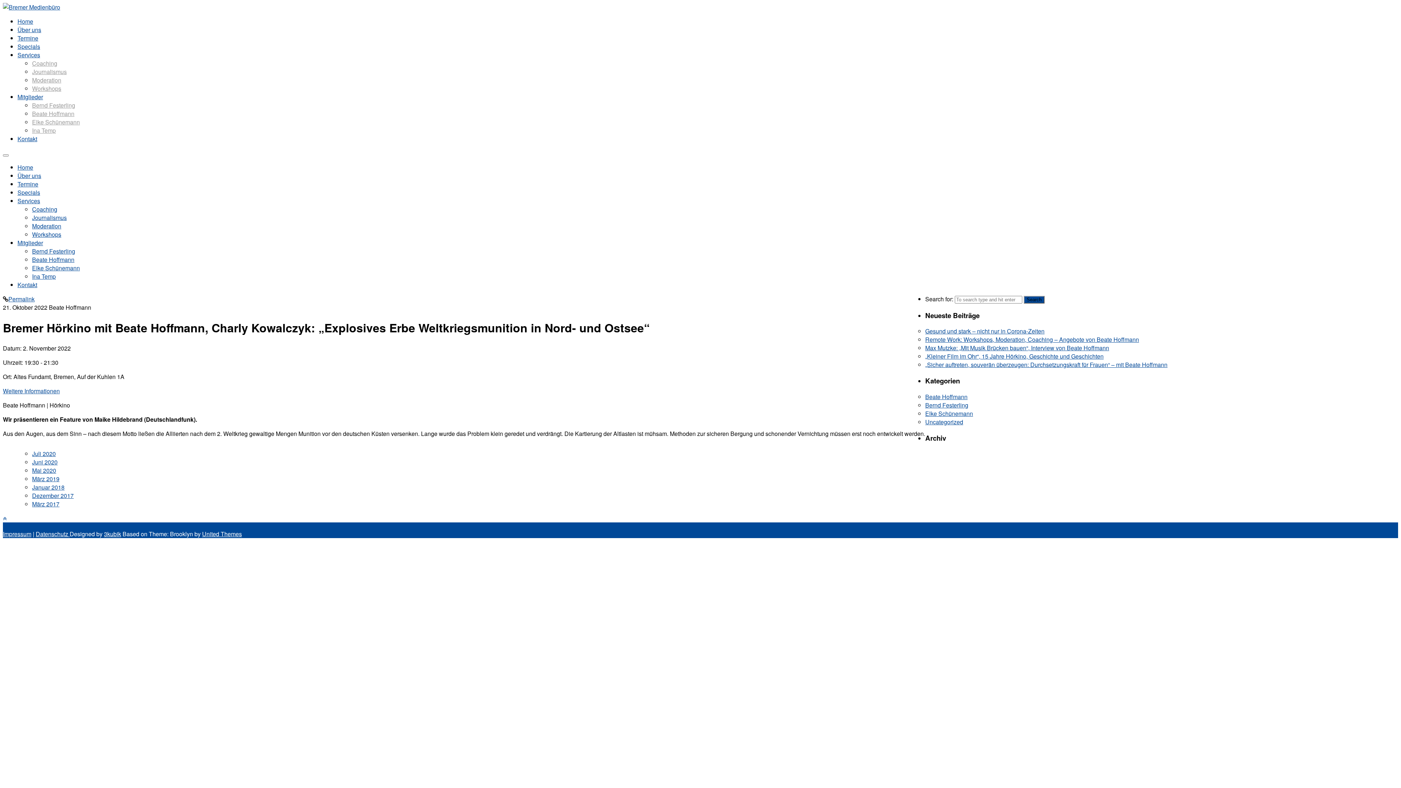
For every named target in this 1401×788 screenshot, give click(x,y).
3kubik (112, 534)
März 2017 (45, 504)
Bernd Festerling (53, 105)
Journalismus (49, 71)
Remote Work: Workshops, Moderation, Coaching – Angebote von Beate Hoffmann (1032, 339)
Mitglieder (30, 97)
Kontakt (27, 139)
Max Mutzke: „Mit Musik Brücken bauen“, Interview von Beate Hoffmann (1017, 348)
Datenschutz (53, 534)
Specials (29, 46)
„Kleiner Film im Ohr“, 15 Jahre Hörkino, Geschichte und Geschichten (1014, 356)
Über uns (29, 30)
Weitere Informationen (31, 391)
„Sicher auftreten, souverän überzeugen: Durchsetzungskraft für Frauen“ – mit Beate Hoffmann (1046, 364)
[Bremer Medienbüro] (31, 7)
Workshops (46, 88)
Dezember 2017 (53, 495)
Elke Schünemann (56, 122)
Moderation (46, 80)
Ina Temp (44, 130)
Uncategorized (944, 422)
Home (25, 21)
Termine (28, 38)
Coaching (44, 63)
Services (29, 55)
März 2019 (45, 479)
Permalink (21, 299)
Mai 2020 (44, 470)
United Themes (222, 534)
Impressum (17, 534)
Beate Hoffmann (53, 113)
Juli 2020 (44, 453)
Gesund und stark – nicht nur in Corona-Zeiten (985, 331)
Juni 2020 (45, 462)
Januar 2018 (48, 487)
